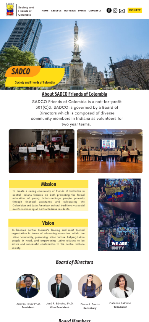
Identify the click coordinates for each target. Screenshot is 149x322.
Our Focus (70, 10)
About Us (56, 10)
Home (45, 10)
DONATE (135, 10)
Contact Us (95, 10)
